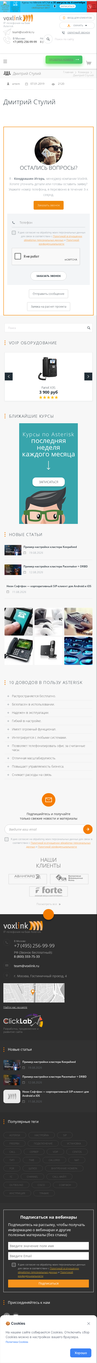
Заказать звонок (48, 205)
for (11, 1168)
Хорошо (81, 1353)
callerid (54, 1160)
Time (31, 1160)
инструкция (17, 1193)
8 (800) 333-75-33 (27, 956)
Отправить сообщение (48, 294)
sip (65, 1135)
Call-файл (59, 1176)
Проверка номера (61, 59)
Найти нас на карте (15, 1007)
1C (10, 1176)
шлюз (33, 1168)
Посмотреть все (47, 904)
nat (76, 1160)
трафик (44, 1193)
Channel (32, 1176)
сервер (34, 1151)
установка (74, 1143)
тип (11, 1160)
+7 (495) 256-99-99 (25, 42)
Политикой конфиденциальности (57, 846)
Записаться (67, 6)
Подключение (43, 1143)
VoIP (55, 1151)
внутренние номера (64, 1168)
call (12, 1151)
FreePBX (14, 1143)
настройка (42, 1135)
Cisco (41, 1185)
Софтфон (65, 1185)
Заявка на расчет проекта (48, 306)
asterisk (14, 1135)
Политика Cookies (17, 1341)
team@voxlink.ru (23, 32)
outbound (16, 1185)
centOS (77, 1151)
